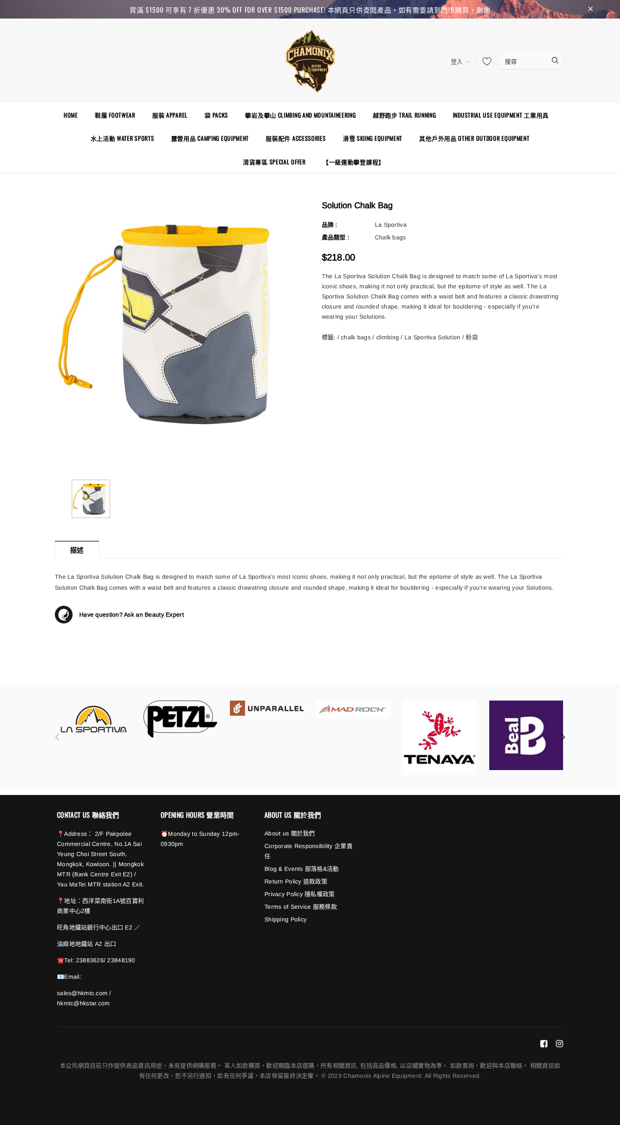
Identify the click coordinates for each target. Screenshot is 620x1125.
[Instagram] (559, 1043)
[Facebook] (543, 1043)
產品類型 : (336, 237)
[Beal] (526, 735)
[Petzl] (180, 719)
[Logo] (310, 60)
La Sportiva (391, 224)
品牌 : (329, 224)
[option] (176, 322)
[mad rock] (353, 709)
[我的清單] (484, 61)
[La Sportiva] (94, 719)
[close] (590, 9)
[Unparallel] (267, 708)
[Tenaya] (440, 737)
